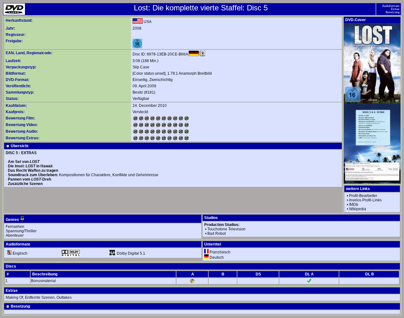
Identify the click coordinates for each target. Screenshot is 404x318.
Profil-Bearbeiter (363, 196)
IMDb (353, 204)
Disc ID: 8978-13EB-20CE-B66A (160, 54)
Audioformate (391, 6)
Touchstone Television (226, 229)
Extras (395, 9)
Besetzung (393, 12)
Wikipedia (357, 209)
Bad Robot (216, 233)
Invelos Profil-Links (365, 200)
